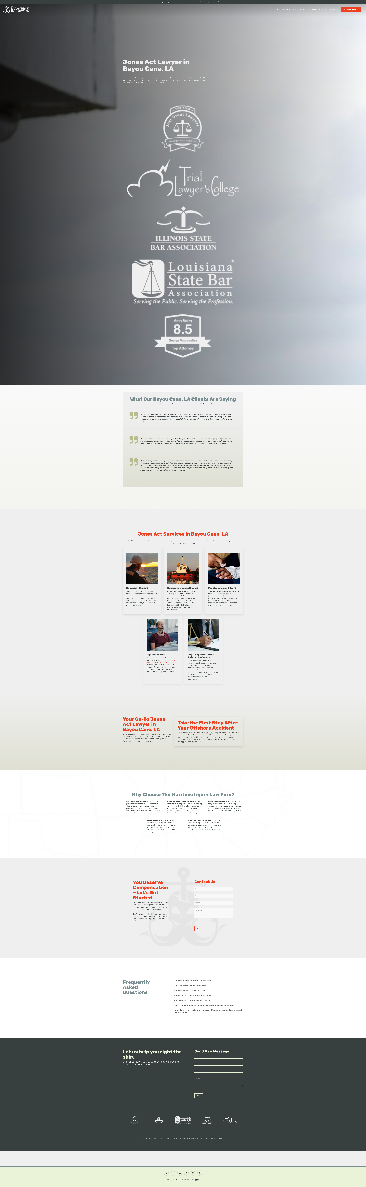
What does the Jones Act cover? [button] (190, 985)
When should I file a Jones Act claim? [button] (192, 995)
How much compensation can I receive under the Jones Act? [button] (204, 1005)
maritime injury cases (216, 404)
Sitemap (212, 1138)
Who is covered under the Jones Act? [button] (192, 981)
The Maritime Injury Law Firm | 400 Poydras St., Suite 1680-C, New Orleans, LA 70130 (173, 1138)
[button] (145, 91)
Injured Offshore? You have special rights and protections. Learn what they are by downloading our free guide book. (183, 2)
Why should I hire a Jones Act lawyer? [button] (193, 1000)
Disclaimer (221, 1138)
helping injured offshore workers (182, 541)
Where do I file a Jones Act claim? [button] (190, 990)
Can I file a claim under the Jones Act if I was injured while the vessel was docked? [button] (208, 1011)
